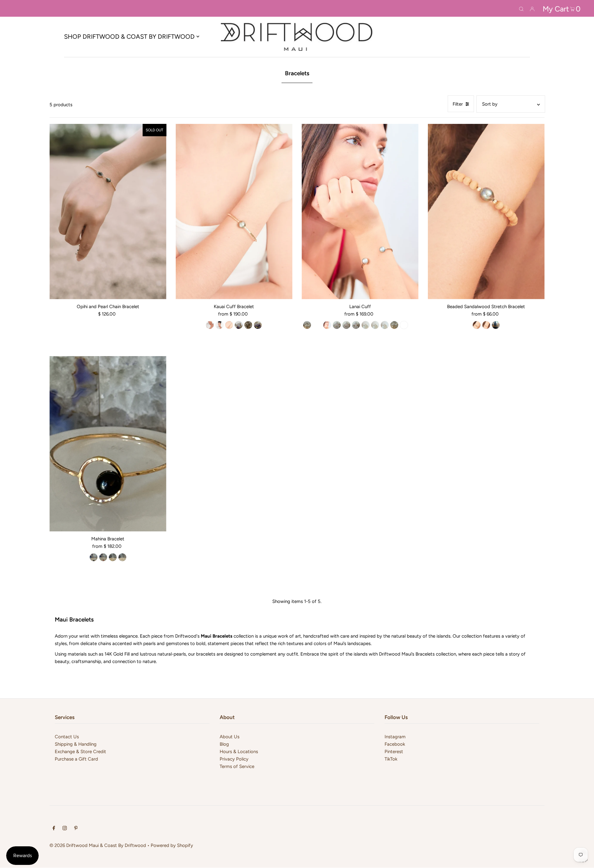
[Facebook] (54, 828)
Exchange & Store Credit (80, 751)
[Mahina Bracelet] (108, 443)
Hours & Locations (239, 751)
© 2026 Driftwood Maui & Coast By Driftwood (98, 845)
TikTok (391, 759)
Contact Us (67, 736)
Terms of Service (237, 766)
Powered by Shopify (172, 845)
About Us (229, 736)
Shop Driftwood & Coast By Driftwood (129, 36)
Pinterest (394, 751)
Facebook (395, 744)
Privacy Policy (234, 759)
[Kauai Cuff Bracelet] (234, 211)
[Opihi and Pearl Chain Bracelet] (108, 211)
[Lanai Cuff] (360, 211)
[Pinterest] (76, 828)
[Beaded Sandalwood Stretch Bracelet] (486, 211)
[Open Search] (521, 8)
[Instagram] (64, 828)
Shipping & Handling (76, 744)
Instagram (395, 736)
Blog (224, 744)
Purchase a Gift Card (76, 759)
